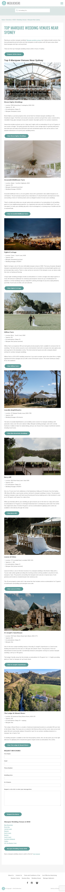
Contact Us (19, 875)
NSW (14, 20)
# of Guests (7, 782)
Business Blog (26, 878)
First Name (7, 754)
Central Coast (8, 829)
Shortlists (9, 20)
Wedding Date (8, 775)
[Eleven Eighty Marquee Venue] (32, 99)
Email (5, 761)
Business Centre (15, 878)
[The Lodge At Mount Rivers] (32, 710)
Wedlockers (11, 3)
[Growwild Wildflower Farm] (32, 177)
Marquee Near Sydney (34, 20)
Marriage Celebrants (48, 878)
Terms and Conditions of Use (32, 875)
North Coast (7, 833)
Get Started (36, 854)
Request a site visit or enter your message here (18, 789)
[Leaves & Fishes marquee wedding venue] (32, 554)
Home (3, 20)
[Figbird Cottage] (32, 249)
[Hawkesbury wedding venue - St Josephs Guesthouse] (32, 630)
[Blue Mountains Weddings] (32, 407)
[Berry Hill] (32, 474)
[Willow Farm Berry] (32, 329)
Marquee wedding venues (34, 40)
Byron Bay (7, 827)
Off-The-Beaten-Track (10, 843)
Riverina (6, 835)
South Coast (7, 837)
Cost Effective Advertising (49, 875)
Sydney (6, 841)
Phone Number (8, 768)
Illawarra (6, 831)
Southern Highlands (9, 839)
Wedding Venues (21, 20)
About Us (11, 875)
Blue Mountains (8, 825)
